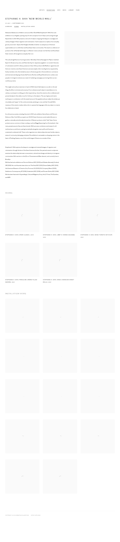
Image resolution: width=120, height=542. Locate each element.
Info (58, 10)
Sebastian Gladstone (60, 4)
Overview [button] (8, 26)
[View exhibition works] (89, 32)
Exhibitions (51, 10)
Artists (41, 10)
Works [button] (16, 26)
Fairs (78, 10)
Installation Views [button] (28, 26)
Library (71, 10)
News (64, 10)
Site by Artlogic (36, 515)
